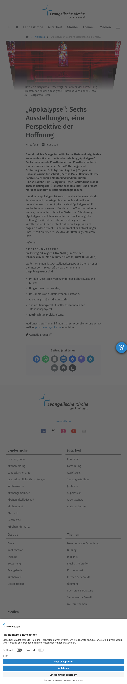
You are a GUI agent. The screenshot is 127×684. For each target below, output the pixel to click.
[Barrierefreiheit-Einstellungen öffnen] (121, 347)
